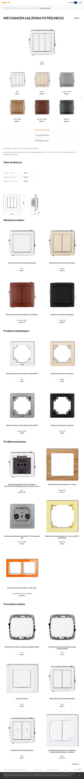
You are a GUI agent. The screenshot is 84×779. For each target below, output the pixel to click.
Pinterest (79, 769)
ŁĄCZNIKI (33, 8)
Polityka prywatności (53, 769)
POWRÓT (75, 764)
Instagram (77, 769)
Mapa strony (38, 769)
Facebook (74, 769)
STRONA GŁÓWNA (10, 8)
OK (79, 775)
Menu (80, 2)
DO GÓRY (75, 761)
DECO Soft (23, 8)
